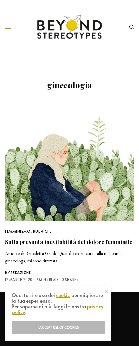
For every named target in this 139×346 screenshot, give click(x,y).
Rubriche (42, 231)
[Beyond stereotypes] (69, 27)
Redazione (21, 272)
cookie (63, 295)
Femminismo (18, 231)
